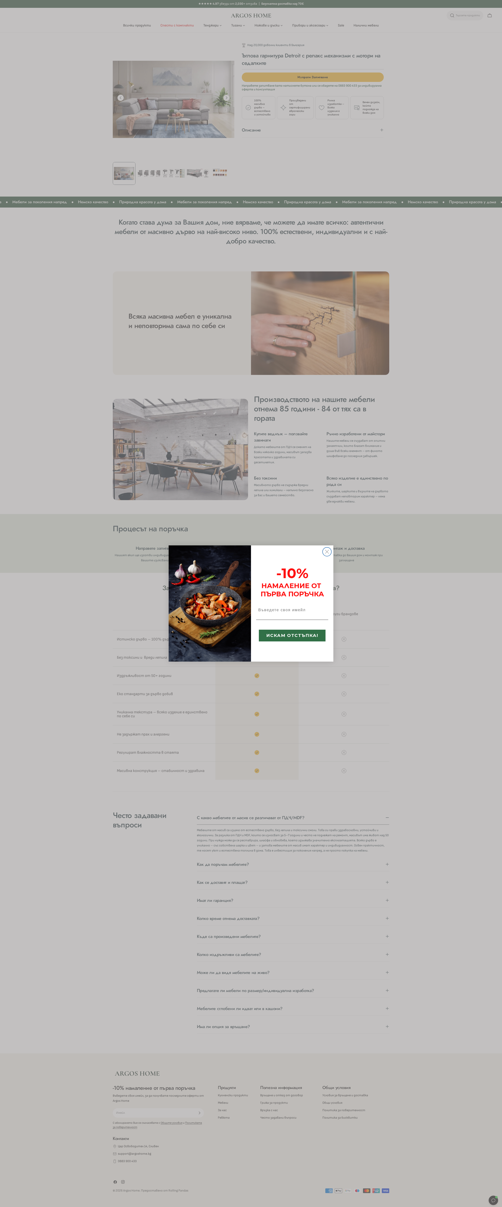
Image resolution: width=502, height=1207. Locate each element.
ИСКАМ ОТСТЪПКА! (292, 635)
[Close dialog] (327, 551)
